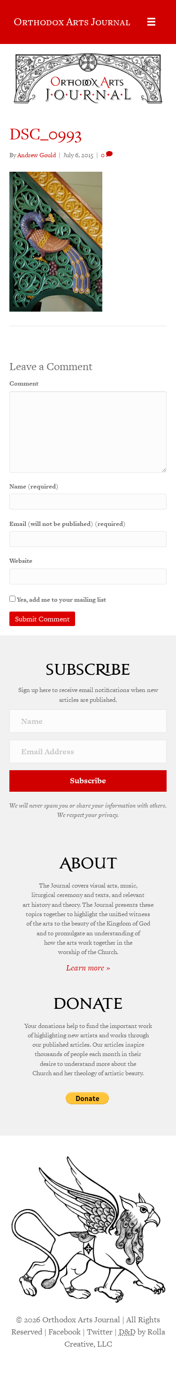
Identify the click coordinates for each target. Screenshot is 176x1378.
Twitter (100, 1331)
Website (20, 560)
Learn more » (88, 967)
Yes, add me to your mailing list (60, 599)
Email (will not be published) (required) (67, 523)
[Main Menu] (151, 21)
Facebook (64, 1331)
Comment (23, 383)
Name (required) (34, 486)
